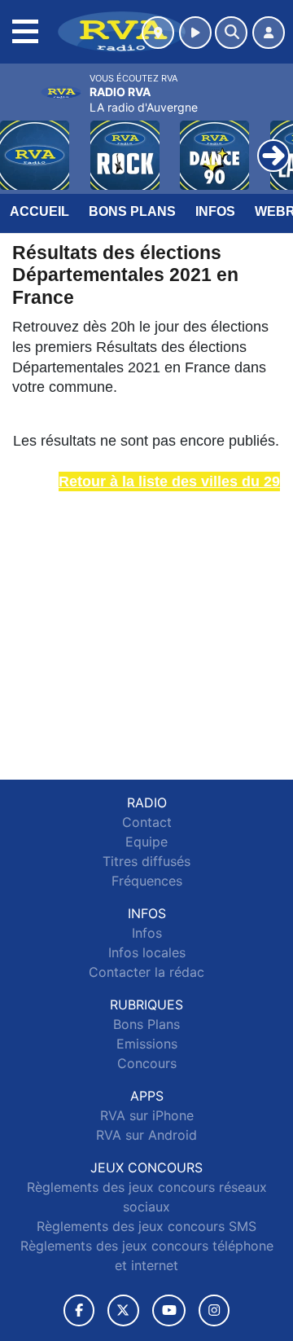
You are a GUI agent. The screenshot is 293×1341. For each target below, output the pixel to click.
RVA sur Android (146, 1135)
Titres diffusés (146, 861)
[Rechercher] (231, 32)
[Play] (21, 143)
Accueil (39, 211)
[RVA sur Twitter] (123, 1310)
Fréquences (147, 881)
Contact (147, 822)
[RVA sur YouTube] (169, 1310)
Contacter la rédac (146, 972)
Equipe (146, 841)
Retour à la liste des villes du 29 (169, 481)
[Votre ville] (158, 32)
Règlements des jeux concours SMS (146, 1226)
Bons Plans (132, 211)
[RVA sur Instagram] (214, 1310)
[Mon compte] (268, 32)
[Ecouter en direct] (195, 32)
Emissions (146, 1043)
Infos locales (147, 952)
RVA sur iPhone (147, 1115)
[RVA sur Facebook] (78, 1310)
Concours (147, 1063)
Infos (215, 211)
